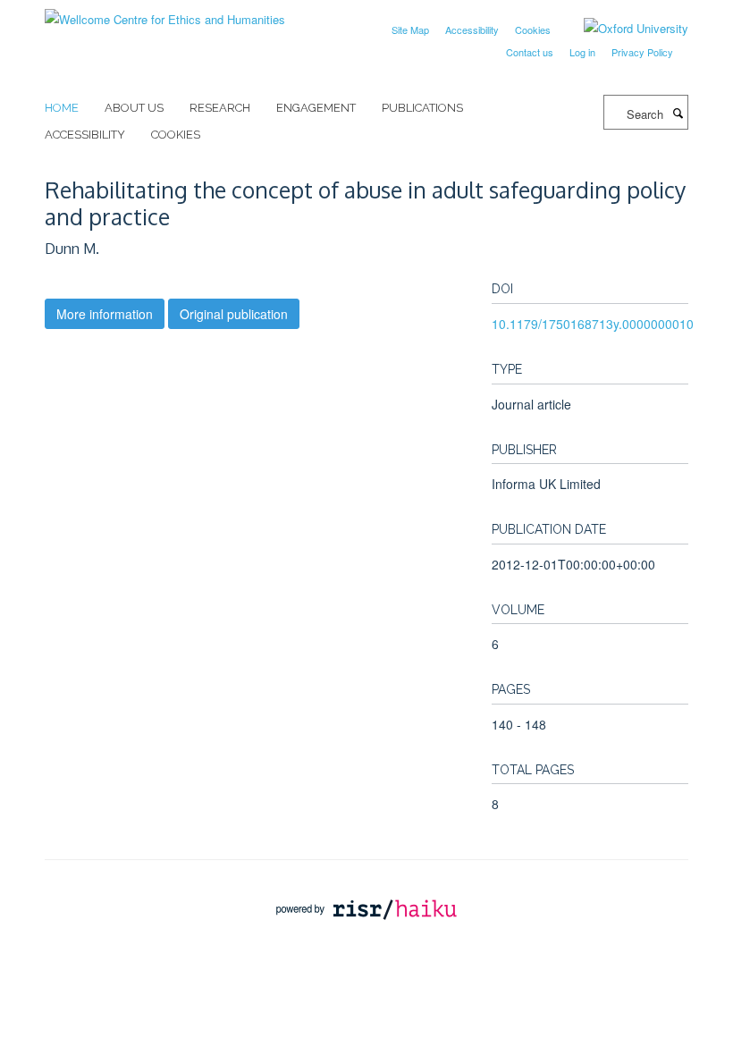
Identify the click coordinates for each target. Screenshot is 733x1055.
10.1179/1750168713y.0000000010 (593, 324)
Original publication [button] (234, 314)
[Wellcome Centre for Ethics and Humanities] (165, 12)
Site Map (410, 29)
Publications (422, 107)
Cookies (533, 29)
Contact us (529, 52)
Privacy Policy (642, 52)
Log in (582, 52)
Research (220, 107)
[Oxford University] (622, 28)
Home (62, 107)
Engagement (316, 107)
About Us (134, 107)
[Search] (677, 112)
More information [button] (104, 314)
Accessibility (472, 29)
